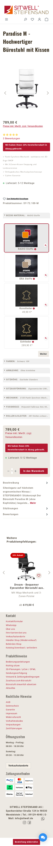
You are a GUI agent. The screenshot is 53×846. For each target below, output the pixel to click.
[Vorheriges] (5, 93)
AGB (8, 702)
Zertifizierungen (14, 728)
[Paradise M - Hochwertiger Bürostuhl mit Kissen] (26, 89)
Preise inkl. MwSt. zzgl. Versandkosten (23, 126)
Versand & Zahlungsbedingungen (23, 677)
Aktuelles (10, 688)
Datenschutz (12, 706)
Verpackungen (13, 724)
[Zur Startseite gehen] (26, 10)
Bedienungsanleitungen (18, 662)
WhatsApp (11, 625)
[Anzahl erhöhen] (16, 471)
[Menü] (6, 19)
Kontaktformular (14, 621)
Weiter (43, 354)
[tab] (26, 493)
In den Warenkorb (33, 471)
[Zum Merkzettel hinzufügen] (39, 576)
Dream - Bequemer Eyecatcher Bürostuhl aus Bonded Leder (26, 586)
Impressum (11, 713)
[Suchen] (25, 19)
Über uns (10, 629)
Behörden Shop (13, 644)
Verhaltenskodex (14, 721)
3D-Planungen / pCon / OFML (21, 669)
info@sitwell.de (24, 818)
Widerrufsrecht (13, 717)
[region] (26, 93)
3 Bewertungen (11, 138)
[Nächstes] (48, 93)
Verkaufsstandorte (15, 636)
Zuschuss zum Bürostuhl (18, 680)
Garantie (10, 709)
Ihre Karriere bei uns (16, 633)
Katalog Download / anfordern (21, 648)
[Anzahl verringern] (8, 471)
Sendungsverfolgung (16, 673)
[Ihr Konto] (39, 19)
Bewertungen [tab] (10, 514)
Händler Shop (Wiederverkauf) (21, 640)
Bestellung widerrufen (26, 842)
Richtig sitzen (13, 665)
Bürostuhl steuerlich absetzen (21, 684)
